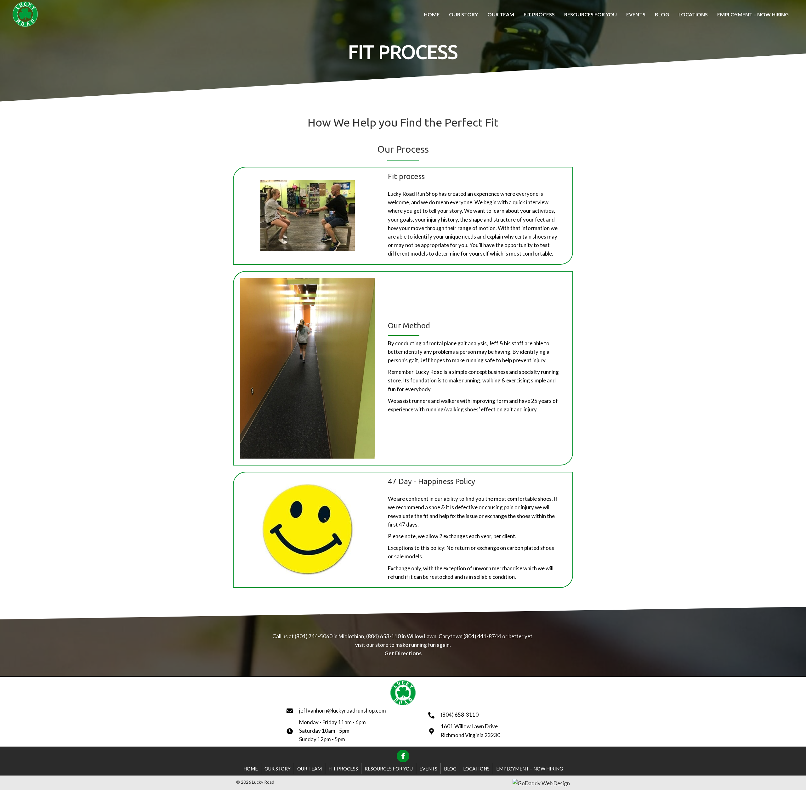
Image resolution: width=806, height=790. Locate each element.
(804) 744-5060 (313, 636)
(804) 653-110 (383, 636)
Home (250, 768)
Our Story (277, 768)
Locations (476, 768)
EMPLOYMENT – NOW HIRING (529, 768)
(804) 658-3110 (460, 714)
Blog (450, 768)
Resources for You (389, 768)
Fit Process (343, 768)
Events (428, 768)
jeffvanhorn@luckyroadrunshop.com (342, 710)
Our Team (309, 768)
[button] (403, 756)
